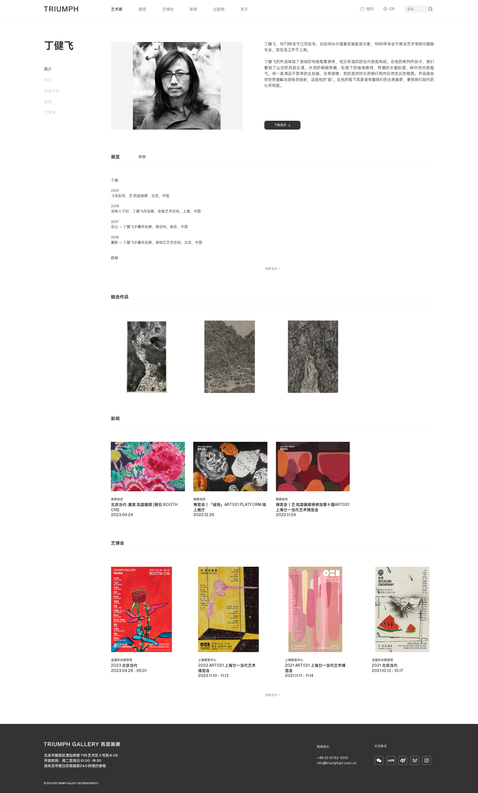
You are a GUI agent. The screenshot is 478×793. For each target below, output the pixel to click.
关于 (244, 9)
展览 (142, 9)
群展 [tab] (142, 157)
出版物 (219, 9)
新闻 (193, 9)
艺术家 (117, 9)
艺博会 (168, 9)
